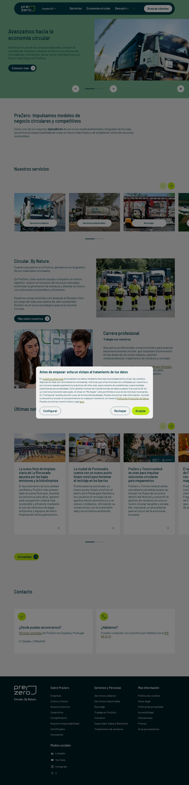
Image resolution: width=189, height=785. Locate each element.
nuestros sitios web (53, 378)
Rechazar (120, 411)
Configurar (50, 411)
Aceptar (140, 411)
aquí (82, 401)
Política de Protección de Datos (133, 398)
